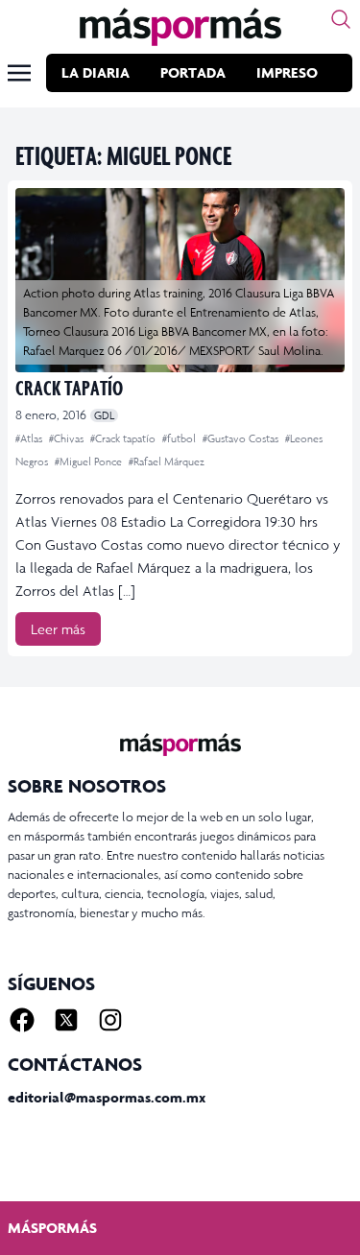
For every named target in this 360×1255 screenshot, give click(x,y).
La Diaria (95, 72)
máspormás (52, 1228)
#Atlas (30, 438)
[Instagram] (110, 1020)
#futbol (180, 438)
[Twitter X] (66, 1020)
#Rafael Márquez (166, 461)
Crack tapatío (69, 387)
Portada (193, 72)
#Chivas (67, 438)
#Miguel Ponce (90, 461)
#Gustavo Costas (242, 438)
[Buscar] (340, 19)
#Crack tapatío (124, 438)
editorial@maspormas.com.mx (106, 1097)
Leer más (58, 629)
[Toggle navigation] (19, 72)
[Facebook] (22, 1020)
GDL (104, 415)
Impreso (287, 72)
